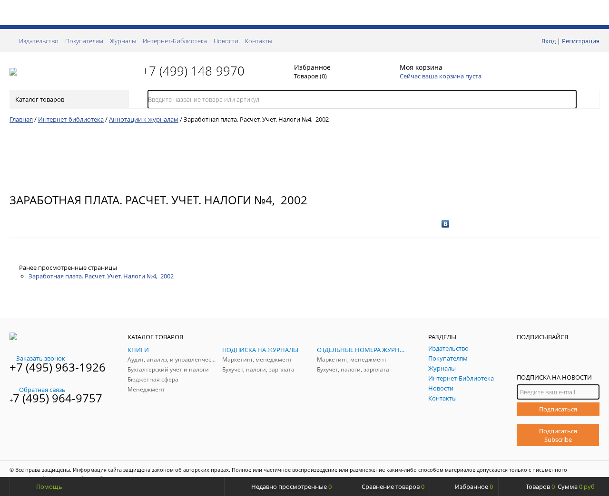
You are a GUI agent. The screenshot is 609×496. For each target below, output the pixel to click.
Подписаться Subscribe (558, 435)
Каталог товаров (39, 99)
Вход (548, 41)
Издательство (39, 41)
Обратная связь (42, 389)
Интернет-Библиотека (175, 41)
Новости (226, 41)
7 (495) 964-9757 (57, 398)
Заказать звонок (40, 358)
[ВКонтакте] (446, 224)
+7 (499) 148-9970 (193, 70)
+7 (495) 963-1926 (58, 367)
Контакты (258, 41)
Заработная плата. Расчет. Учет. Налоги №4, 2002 (101, 276)
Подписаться (558, 409)
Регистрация (580, 41)
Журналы (123, 41)
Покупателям (84, 41)
